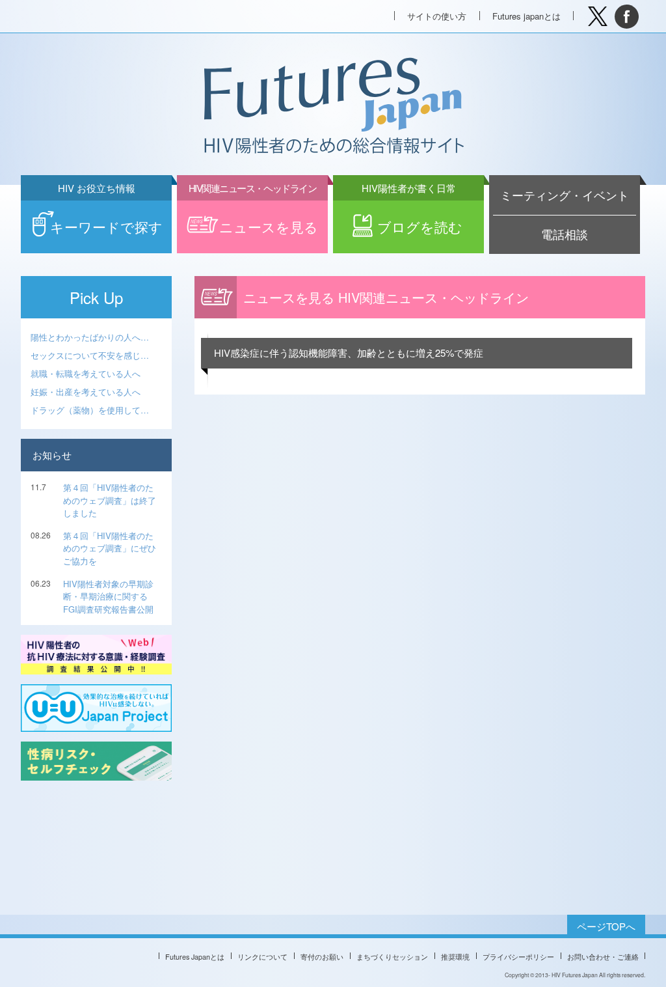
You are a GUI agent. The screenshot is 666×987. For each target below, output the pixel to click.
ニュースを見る (253, 218)
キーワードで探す (106, 218)
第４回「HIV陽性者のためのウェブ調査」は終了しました (109, 500)
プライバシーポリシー (518, 956)
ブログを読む (412, 218)
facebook (627, 17)
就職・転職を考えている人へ (85, 373)
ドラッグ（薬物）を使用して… (90, 410)
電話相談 (564, 234)
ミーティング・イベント (564, 195)
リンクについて (262, 956)
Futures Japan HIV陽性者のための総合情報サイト (332, 107)
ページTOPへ (606, 926)
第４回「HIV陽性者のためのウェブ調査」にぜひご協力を (109, 548)
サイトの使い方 (436, 16)
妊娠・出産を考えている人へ (85, 391)
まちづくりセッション (392, 956)
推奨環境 (455, 956)
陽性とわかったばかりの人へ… (90, 337)
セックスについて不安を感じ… (90, 355)
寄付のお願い (321, 956)
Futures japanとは (526, 16)
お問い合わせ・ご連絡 (603, 956)
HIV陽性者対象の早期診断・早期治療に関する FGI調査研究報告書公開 (108, 596)
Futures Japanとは (194, 956)
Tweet (597, 17)
